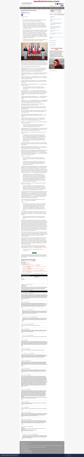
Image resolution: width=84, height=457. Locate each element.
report (40, 168)
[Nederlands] (51, 1)
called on (43, 212)
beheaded (37, 68)
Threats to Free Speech (52, 45)
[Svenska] (58, 1)
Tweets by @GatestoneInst (53, 70)
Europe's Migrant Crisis (53, 42)
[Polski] (53, 1)
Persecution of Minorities (53, 44)
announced (28, 192)
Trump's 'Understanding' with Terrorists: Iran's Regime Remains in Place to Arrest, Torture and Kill (34, 266)
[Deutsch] (39, 1)
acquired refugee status (31, 69)
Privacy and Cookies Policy (14, 455)
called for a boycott (27, 100)
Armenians (33, 247)
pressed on (25, 121)
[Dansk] (37, 1)
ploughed (31, 182)
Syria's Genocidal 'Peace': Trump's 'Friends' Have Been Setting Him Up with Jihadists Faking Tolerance (35, 272)
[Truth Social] (22, 15)
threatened (25, 183)
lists (26, 146)
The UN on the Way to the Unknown (54, 30)
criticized (43, 114)
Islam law (32, 195)
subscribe (31, 273)
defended (39, 84)
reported (30, 91)
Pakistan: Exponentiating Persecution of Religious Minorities (31, 270)
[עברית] (47, 1)
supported (40, 100)
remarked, (38, 96)
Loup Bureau (27, 112)
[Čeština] (36, 1)
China (50, 38)
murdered (32, 72)
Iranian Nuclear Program (53, 40)
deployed (41, 77)
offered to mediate (37, 152)
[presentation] (51, 14)
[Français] (46, 1)
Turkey (27, 262)
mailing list (45, 273)
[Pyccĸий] (56, 1)
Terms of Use (23, 452)
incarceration (43, 115)
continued (25, 133)
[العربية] (34, 1)
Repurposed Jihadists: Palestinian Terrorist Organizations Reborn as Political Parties (55, 27)
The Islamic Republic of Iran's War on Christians (30, 264)
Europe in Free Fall (52, 16)
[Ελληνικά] (41, 1)
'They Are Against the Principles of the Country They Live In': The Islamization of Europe (56, 23)
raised (31, 76)
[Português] (55, 1)
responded (25, 202)
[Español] (44, 1)
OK (69, 455)
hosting (39, 166)
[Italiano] (49, 1)
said (38, 119)
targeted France (30, 172)
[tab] (51, 14)
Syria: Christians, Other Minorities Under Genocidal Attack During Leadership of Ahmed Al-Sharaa (34, 268)
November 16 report (41, 146)
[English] (42, 1)
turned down (25, 155)
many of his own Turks (44, 247)
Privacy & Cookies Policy (29, 452)
